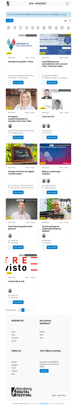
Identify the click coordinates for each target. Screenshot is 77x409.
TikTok (13, 368)
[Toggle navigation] (67, 3)
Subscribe (44, 371)
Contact (42, 332)
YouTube (14, 371)
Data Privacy (62, 395)
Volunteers (14, 338)
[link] (21, 28)
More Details (18, 82)
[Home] (8, 4)
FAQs (41, 338)
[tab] (10, 82)
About (13, 332)
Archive (13, 341)
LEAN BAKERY (44, 403)
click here (63, 14)
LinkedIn (14, 362)
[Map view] (69, 21)
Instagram (14, 365)
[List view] (65, 21)
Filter (10, 20)
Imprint (54, 395)
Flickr (13, 374)
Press (41, 335)
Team (13, 335)
